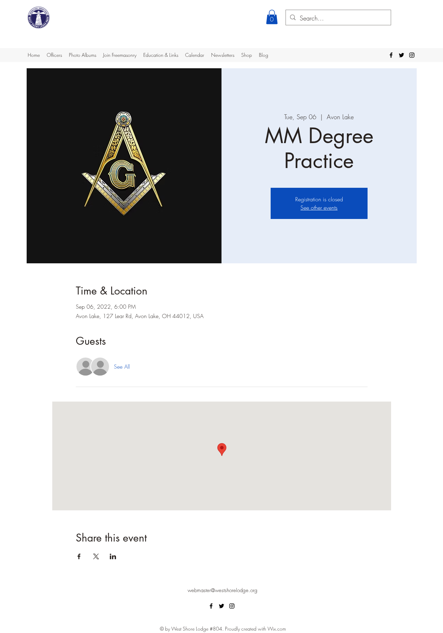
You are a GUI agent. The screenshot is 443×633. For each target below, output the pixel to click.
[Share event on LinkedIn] (113, 556)
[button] (272, 17)
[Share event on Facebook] (79, 556)
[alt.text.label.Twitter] (401, 55)
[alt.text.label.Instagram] (411, 55)
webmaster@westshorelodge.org (222, 590)
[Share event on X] (96, 556)
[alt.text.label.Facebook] (391, 55)
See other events (318, 207)
